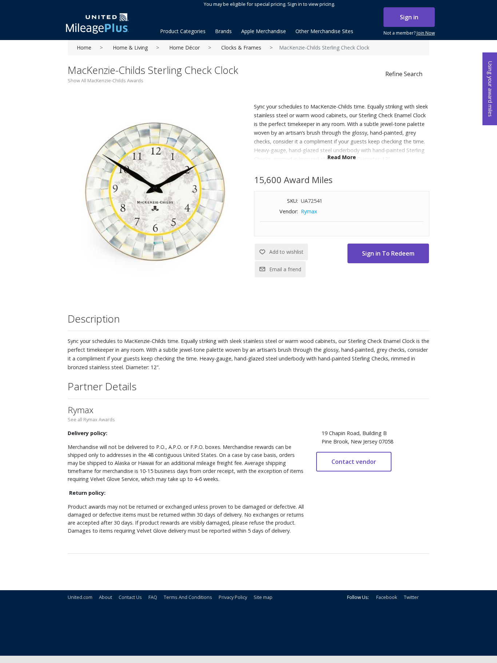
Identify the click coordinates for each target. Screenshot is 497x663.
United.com (80, 597)
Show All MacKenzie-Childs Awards (105, 80)
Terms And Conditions (188, 597)
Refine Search (403, 74)
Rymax (309, 211)
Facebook (386, 597)
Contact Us (130, 597)
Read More (341, 157)
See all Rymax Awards (91, 419)
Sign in (409, 17)
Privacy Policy (233, 597)
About (105, 597)
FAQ (152, 597)
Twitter (411, 597)
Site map (263, 597)
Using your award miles (490, 89)
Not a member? (409, 33)
